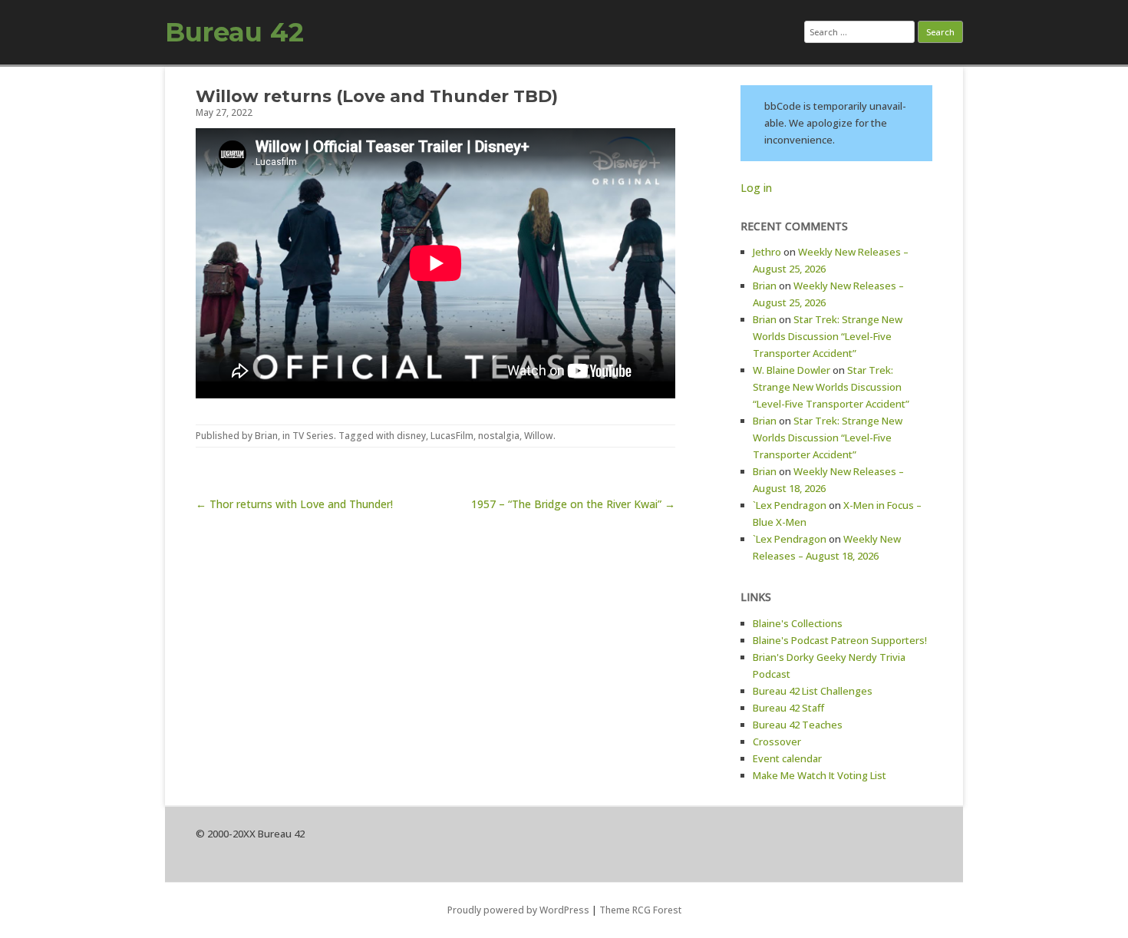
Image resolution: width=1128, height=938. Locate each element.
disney (411, 435)
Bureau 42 (234, 32)
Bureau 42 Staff (788, 708)
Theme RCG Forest (640, 910)
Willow (538, 435)
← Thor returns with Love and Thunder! (294, 504)
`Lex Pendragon (789, 505)
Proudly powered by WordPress (518, 910)
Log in (756, 187)
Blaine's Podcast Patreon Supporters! (840, 640)
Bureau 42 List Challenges (812, 691)
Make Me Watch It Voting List (819, 775)
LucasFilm (451, 435)
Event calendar (787, 758)
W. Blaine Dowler (791, 370)
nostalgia (498, 435)
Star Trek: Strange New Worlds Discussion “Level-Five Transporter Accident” (827, 336)
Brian (266, 435)
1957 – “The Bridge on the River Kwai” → (573, 504)
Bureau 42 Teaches (798, 725)
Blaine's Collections (798, 623)
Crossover (777, 741)
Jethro (767, 252)
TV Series (313, 435)
